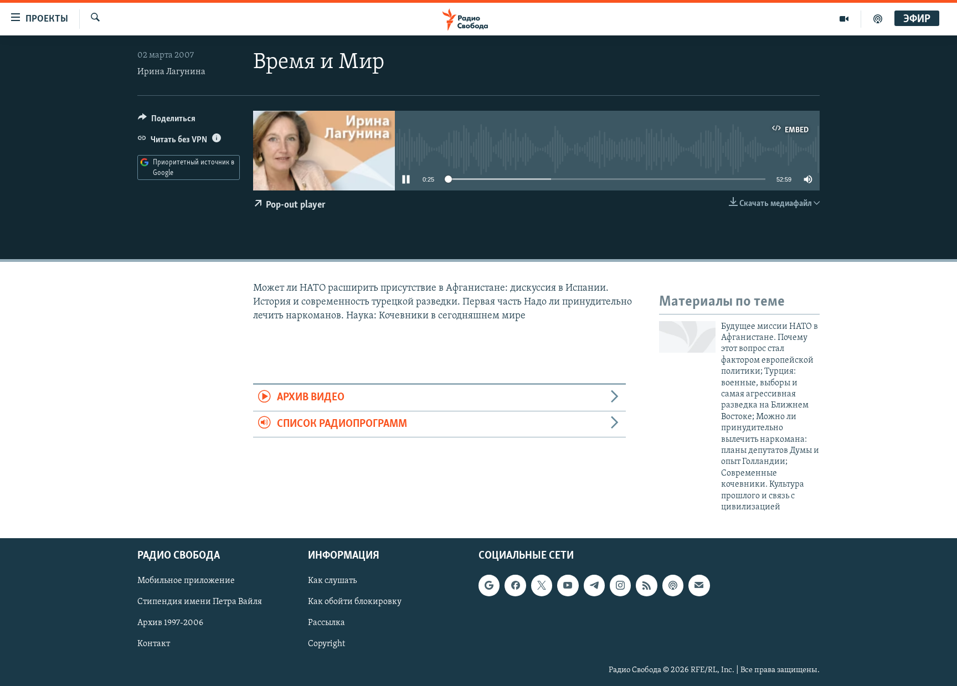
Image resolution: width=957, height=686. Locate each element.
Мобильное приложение (186, 581)
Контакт (153, 644)
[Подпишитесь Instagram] (620, 585)
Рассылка (326, 623)
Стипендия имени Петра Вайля (199, 602)
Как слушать (332, 581)
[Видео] (844, 19)
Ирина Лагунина (171, 72)
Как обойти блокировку (355, 602)
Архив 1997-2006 (170, 623)
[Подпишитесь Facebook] (515, 585)
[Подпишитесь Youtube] (567, 585)
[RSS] (646, 585)
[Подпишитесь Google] (489, 585)
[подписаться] (698, 585)
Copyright (326, 644)
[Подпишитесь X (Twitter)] (541, 585)
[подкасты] (877, 19)
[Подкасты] (672, 585)
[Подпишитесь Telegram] (594, 585)
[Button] (166, 121)
